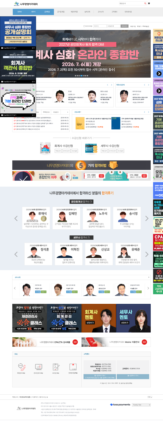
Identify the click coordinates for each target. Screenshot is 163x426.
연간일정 (74, 151)
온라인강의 (66, 151)
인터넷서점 (128, 12)
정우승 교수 (133, 288)
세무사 (33, 12)
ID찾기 (139, 26)
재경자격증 (74, 12)
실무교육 (87, 12)
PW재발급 (146, 26)
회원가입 (133, 26)
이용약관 (35, 397)
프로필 (37, 292)
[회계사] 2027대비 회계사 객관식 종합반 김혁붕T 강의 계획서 (33, 123)
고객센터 (114, 12)
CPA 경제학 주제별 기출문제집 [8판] (132, 118)
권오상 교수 (70, 288)
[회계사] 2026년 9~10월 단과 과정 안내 (27, 129)
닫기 (33, 115)
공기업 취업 (60, 12)
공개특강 (47, 12)
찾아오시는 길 (43, 397)
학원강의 (58, 151)
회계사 (20, 12)
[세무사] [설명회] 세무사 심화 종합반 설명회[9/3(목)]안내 (33, 118)
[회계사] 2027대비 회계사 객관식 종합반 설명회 (29, 126)
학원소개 (15, 397)
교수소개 (100, 12)
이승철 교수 (102, 288)
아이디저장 (88, 26)
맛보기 (43, 292)
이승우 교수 (38, 288)
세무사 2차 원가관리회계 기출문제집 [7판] (98, 118)
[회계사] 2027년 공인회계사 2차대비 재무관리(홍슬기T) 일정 (33, 120)
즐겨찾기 (149, 3)
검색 (145, 3)
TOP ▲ (150, 397)
